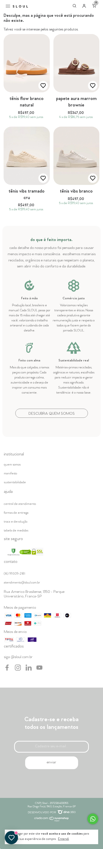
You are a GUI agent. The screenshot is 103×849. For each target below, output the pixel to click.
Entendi (63, 839)
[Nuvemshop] (51, 821)
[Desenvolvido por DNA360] (66, 812)
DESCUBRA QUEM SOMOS (52, 414)
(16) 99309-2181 (14, 574)
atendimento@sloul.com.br (22, 583)
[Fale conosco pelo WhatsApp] (92, 819)
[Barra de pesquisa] (74, 7)
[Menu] (9, 6)
